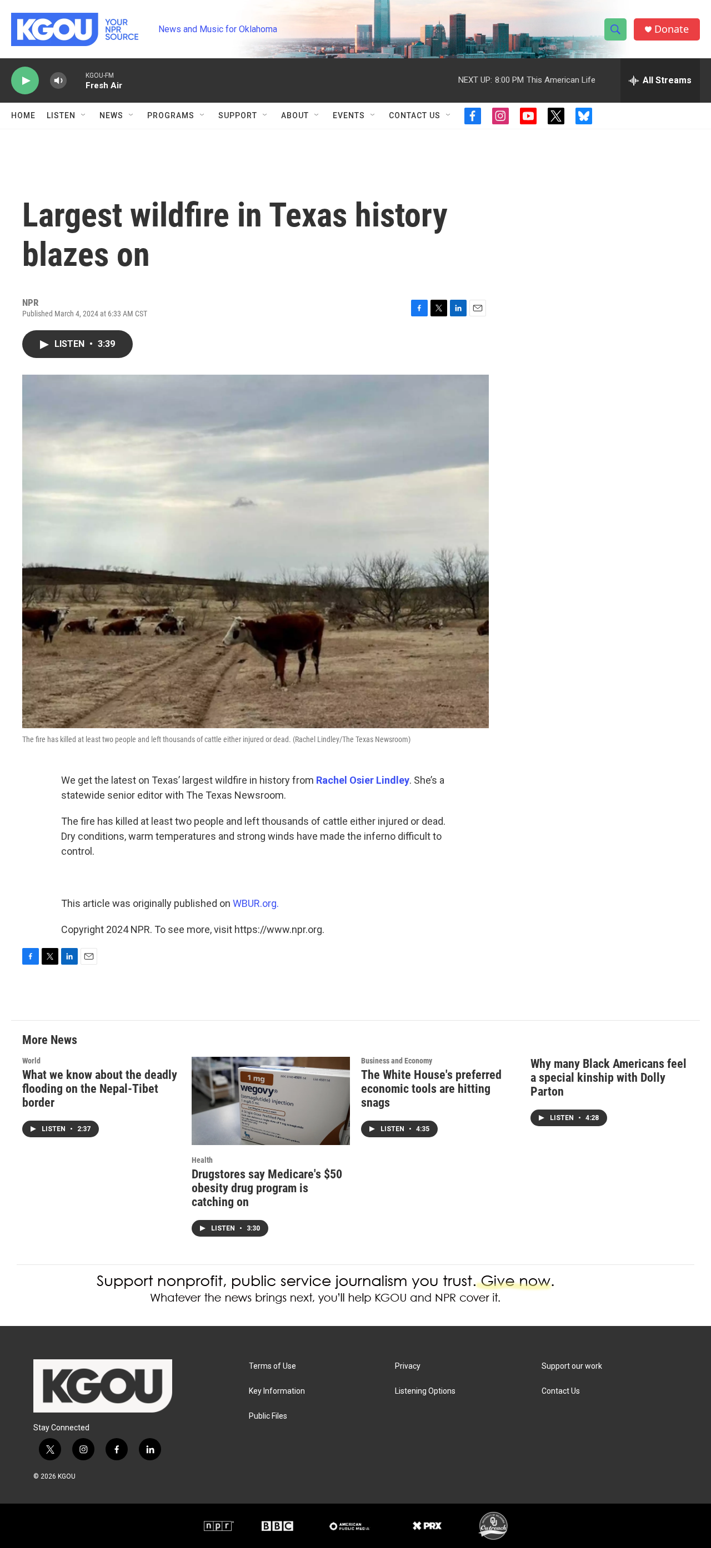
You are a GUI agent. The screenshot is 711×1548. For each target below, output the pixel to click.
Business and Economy (396, 1060)
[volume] (58, 80)
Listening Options (425, 1391)
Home (23, 115)
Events (349, 115)
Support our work (572, 1366)
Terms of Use (272, 1366)
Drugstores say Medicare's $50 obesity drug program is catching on (267, 1188)
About (295, 115)
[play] (25, 80)
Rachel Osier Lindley (362, 780)
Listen (61, 115)
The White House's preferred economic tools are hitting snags (431, 1089)
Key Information (277, 1391)
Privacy (407, 1366)
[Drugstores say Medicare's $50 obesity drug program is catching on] (271, 1101)
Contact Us (414, 115)
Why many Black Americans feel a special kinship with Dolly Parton (608, 1077)
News (111, 115)
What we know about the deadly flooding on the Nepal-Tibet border (99, 1089)
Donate (671, 29)
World (31, 1060)
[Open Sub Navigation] (83, 115)
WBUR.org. (256, 903)
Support (237, 115)
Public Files (268, 1416)
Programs (170, 115)
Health (202, 1160)
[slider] (76, 80)
